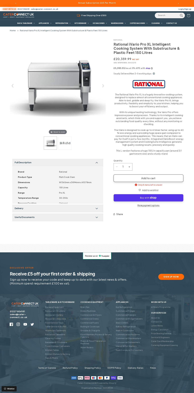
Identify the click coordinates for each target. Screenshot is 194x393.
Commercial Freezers (126, 315)
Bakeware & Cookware (56, 342)
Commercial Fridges (125, 311)
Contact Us (156, 321)
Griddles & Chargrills (90, 330)
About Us (155, 318)
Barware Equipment (54, 307)
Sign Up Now (171, 276)
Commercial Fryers (90, 322)
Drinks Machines (88, 311)
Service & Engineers (160, 337)
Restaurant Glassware (55, 319)
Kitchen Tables (52, 350)
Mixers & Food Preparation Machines (93, 342)
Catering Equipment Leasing (164, 345)
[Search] (181, 15)
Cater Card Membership (162, 341)
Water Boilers (87, 347)
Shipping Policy (92, 367)
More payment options (149, 205)
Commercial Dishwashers (128, 342)
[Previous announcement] (16, 3)
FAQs (153, 367)
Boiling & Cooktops (90, 326)
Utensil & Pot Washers (126, 346)
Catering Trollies (53, 338)
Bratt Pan (85, 307)
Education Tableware (55, 334)
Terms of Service (47, 367)
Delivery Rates (135, 367)
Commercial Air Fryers (91, 315)
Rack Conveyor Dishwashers (129, 350)
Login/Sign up (184, 9)
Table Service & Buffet (56, 326)
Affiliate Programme (161, 307)
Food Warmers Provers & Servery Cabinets (96, 335)
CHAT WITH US (9, 9)
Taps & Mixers (51, 358)
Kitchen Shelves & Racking (57, 354)
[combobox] (170, 15)
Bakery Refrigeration (126, 326)
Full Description (23, 162)
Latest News (157, 325)
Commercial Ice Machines (128, 334)
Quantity (118, 160)
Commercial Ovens (90, 319)
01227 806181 (24, 9)
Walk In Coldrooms (125, 330)
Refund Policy (70, 367)
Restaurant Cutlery (54, 315)
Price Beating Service (161, 333)
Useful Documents (25, 217)
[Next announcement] (178, 3)
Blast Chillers (122, 322)
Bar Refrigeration (124, 307)
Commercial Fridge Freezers (129, 319)
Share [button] (119, 214)
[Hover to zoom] (58, 86)
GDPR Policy (114, 367)
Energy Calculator (159, 329)
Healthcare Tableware (55, 330)
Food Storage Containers (57, 346)
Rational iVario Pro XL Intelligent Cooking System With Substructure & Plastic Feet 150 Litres (63, 30)
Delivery (19, 208)
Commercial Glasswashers (128, 338)
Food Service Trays (54, 322)
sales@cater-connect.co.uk (44, 9)
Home (13, 30)
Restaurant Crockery (55, 311)
